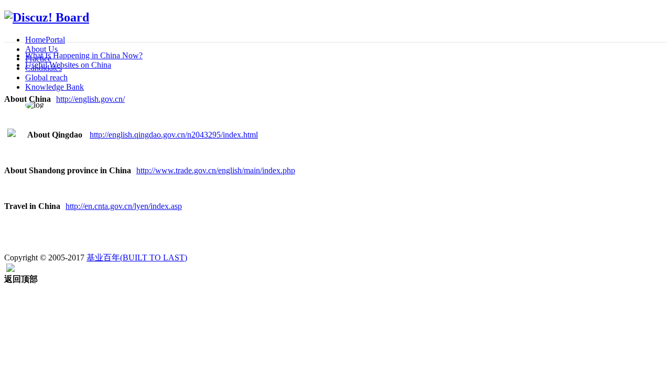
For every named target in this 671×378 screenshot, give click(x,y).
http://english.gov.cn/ (90, 98)
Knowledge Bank (54, 86)
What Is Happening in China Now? (84, 55)
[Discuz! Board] (46, 17)
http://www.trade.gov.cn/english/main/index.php (215, 170)
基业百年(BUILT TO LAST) (136, 257)
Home (45, 39)
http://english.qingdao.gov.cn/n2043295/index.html (174, 134)
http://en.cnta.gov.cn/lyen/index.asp (124, 206)
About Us (41, 49)
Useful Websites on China (68, 64)
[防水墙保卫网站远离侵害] (10, 269)
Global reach (46, 77)
